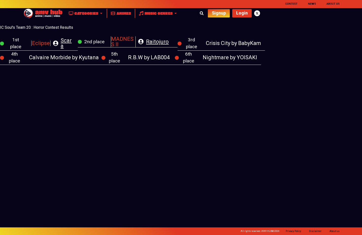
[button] (201, 13)
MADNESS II (122, 41)
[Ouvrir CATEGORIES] (101, 13)
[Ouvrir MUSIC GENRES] (175, 13)
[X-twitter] (257, 13)
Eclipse (41, 43)
